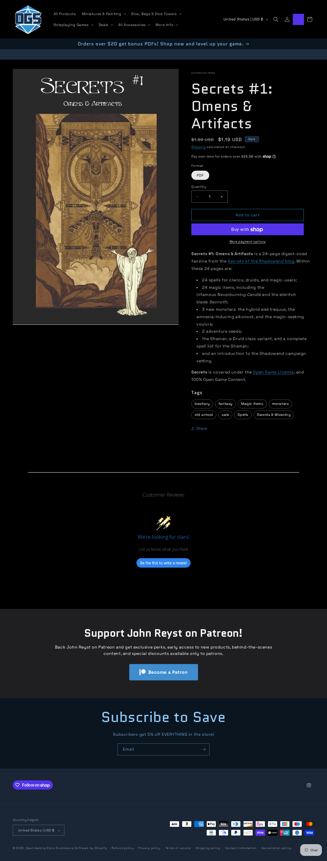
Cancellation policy (276, 848)
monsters (280, 404)
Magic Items (252, 404)
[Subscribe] (203, 749)
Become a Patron (168, 672)
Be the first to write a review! (163, 562)
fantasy (225, 404)
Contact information (240, 848)
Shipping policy (208, 848)
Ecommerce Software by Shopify (81, 848)
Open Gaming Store (40, 848)
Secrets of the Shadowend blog (261, 261)
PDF (200, 175)
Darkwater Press (203, 72)
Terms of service (178, 848)
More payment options (248, 242)
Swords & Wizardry (273, 415)
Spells (243, 415)
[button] (103, 13)
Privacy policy (149, 848)
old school (204, 415)
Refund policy (123, 848)
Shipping (198, 147)
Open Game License (273, 372)
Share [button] (201, 428)
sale (225, 415)
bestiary (202, 404)
